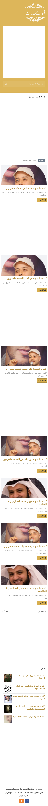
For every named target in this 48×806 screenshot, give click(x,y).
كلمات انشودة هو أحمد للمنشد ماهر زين (27, 278)
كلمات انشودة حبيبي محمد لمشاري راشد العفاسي (26, 503)
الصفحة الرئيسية (40, 611)
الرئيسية (41, 160)
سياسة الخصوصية (13, 789)
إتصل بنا (39, 789)
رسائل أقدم (6, 611)
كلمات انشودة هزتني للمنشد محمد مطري (28, 716)
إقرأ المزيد (42, 200)
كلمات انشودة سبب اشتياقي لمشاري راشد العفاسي (25, 589)
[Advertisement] (24, 52)
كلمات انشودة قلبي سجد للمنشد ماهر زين (26, 369)
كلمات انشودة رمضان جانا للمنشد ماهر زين (25, 546)
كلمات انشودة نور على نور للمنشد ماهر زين (25, 459)
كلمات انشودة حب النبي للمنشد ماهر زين (26, 188)
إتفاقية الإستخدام (27, 789)
